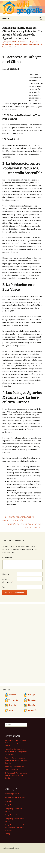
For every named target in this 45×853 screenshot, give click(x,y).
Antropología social (12, 794)
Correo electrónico (7, 580)
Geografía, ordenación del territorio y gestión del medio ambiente (15, 827)
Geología (8, 834)
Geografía (23, 42)
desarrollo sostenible (31, 44)
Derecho (12, 710)
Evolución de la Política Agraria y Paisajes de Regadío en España (16, 775)
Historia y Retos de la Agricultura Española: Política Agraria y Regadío (16, 760)
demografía (18, 44)
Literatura (32, 700)
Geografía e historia (12, 805)
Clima (11, 44)
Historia (12, 705)
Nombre (6, 574)
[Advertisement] (16, 86)
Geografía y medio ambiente (15, 815)
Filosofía (31, 705)
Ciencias (12, 695)
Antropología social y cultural (15, 797)
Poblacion (11, 47)
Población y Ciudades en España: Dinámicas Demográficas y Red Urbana (16, 751)
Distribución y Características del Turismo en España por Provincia (15, 742)
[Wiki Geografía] (22, 8)
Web (4, 587)
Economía (32, 710)
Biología (31, 695)
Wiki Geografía (9, 848)
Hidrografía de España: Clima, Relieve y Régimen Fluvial (24, 525)
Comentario (8, 557)
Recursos (18, 47)
